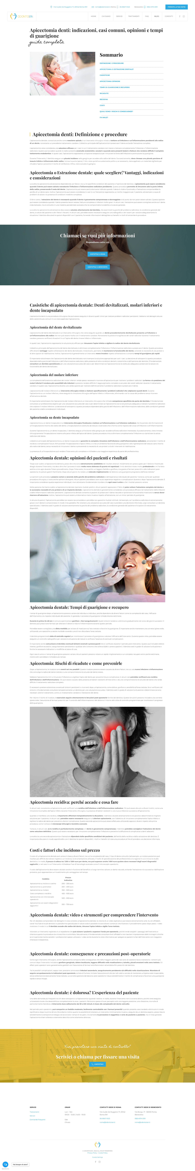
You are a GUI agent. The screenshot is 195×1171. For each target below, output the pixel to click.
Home (93, 16)
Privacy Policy (92, 1153)
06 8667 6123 (125, 7)
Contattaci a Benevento (97, 267)
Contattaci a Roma (97, 254)
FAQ (147, 16)
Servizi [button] (119, 16)
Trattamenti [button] (133, 16)
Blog (156, 16)
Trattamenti (34, 1112)
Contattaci (98, 1064)
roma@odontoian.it (103, 7)
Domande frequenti (37, 1120)
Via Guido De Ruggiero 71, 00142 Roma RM (70, 7)
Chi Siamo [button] (106, 16)
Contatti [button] (169, 16)
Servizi (32, 1116)
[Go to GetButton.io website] (5, 1168)
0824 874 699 (152, 7)
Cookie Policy (103, 1153)
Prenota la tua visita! (176, 7)
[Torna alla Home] (21, 16)
